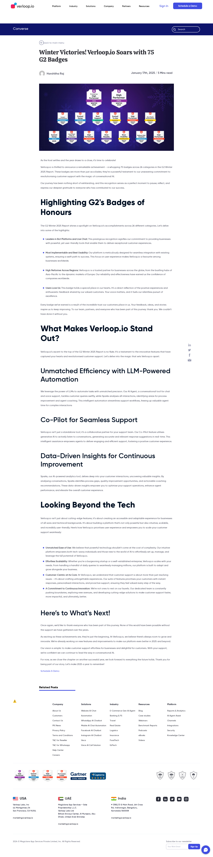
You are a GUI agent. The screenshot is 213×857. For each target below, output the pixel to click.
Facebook (189, 355)
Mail (189, 360)
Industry (73, 6)
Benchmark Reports (148, 725)
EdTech (113, 745)
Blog (141, 710)
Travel (112, 720)
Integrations (172, 725)
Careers (56, 755)
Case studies (144, 715)
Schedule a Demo (187, 5)
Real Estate (115, 725)
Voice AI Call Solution (91, 745)
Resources (144, 704)
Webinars (143, 720)
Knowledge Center (176, 735)
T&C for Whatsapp (61, 745)
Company (57, 704)
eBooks (142, 735)
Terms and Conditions (62, 735)
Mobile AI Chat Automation (93, 725)
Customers (57, 715)
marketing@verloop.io (23, 817)
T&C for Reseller (59, 740)
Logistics (114, 730)
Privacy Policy (58, 730)
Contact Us (57, 720)
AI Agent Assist (174, 715)
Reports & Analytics (176, 710)
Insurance (114, 735)
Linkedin (189, 345)
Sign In (163, 6)
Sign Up (194, 846)
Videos (142, 740)
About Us (56, 710)
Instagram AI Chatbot (91, 735)
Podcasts (143, 730)
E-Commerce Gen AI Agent (122, 710)
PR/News (56, 725)
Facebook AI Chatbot (91, 730)
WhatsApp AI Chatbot (91, 720)
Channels (171, 720)
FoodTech (114, 740)
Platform (56, 6)
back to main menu (53, 42)
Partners (126, 6)
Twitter (189, 350)
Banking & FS (116, 715)
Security (171, 730)
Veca (83, 740)
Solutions (90, 6)
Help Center (58, 750)
